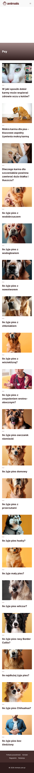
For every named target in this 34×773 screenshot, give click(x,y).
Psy (3, 85)
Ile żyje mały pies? (13, 573)
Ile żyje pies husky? (13, 540)
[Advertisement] (17, 25)
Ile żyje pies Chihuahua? (16, 708)
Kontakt (25, 755)
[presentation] (17, 73)
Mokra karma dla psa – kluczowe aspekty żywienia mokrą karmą (15, 133)
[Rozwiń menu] (30, 3)
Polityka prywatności (13, 755)
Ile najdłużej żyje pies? (15, 675)
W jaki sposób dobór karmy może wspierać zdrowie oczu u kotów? (15, 93)
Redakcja (21, 758)
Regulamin (13, 758)
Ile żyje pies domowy (14, 471)
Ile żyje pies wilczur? (14, 606)
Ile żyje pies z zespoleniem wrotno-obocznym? (15, 398)
